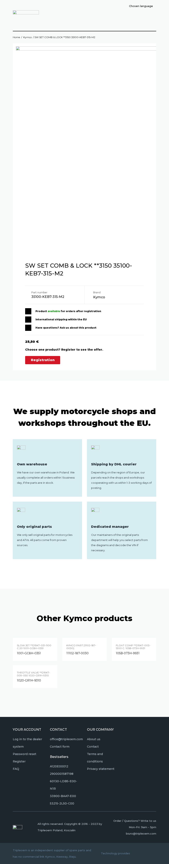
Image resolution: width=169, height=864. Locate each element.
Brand (97, 292)
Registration (43, 360)
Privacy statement (100, 769)
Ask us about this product (78, 327)
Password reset (24, 754)
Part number (39, 292)
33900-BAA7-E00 (63, 796)
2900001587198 (61, 774)
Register (19, 761)
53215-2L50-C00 (62, 803)
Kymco (27, 37)
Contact (93, 746)
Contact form (59, 746)
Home (16, 37)
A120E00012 (59, 766)
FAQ (16, 769)
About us (93, 739)
